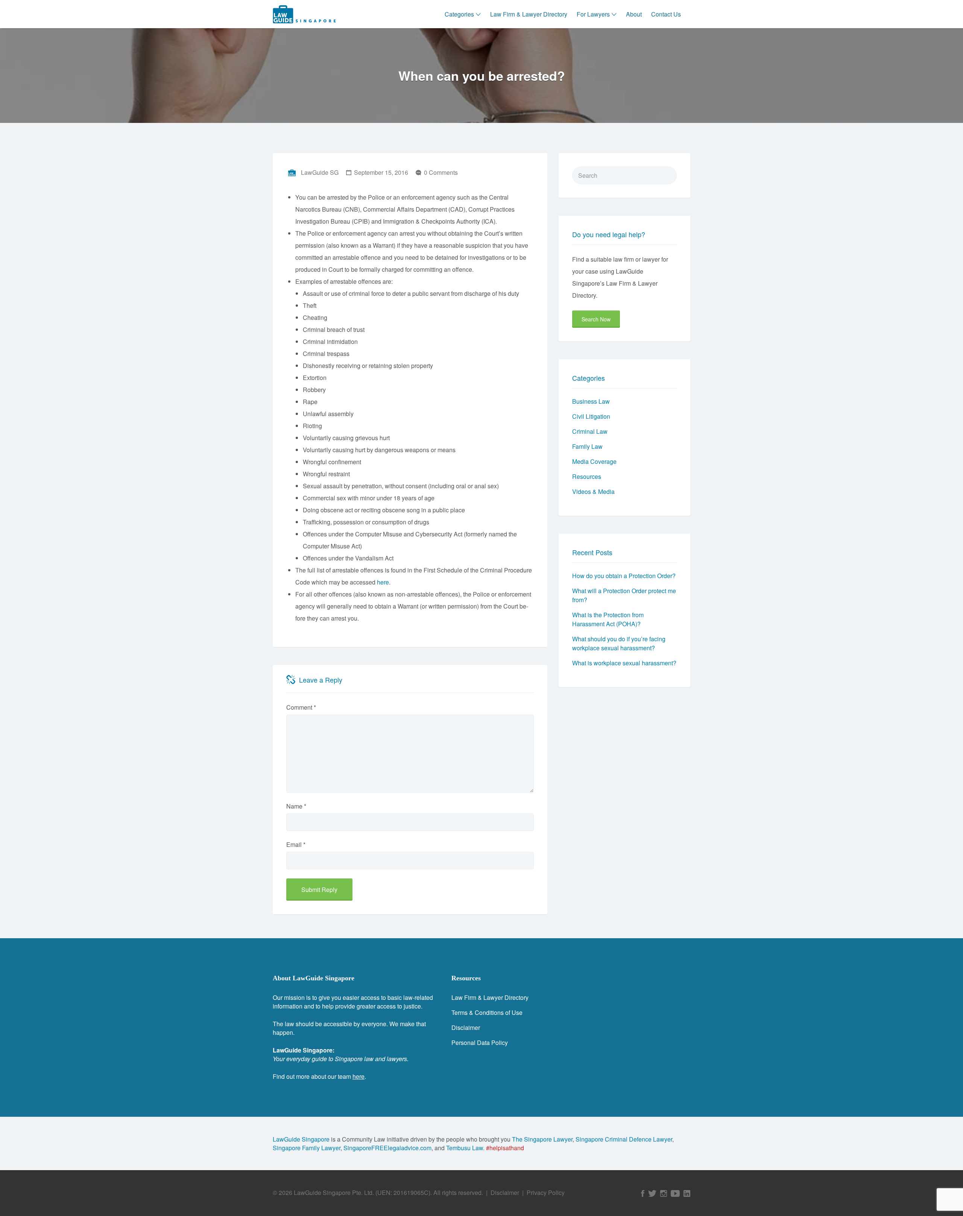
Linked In (687, 1193)
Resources (586, 476)
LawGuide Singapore (301, 1139)
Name (296, 806)
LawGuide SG (320, 172)
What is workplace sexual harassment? (624, 663)
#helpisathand (505, 1147)
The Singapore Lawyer (542, 1139)
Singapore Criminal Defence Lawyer (624, 1139)
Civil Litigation (591, 416)
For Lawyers (593, 14)
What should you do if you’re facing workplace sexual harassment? (618, 643)
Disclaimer (465, 1027)
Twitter (652, 1193)
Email (295, 844)
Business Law (591, 401)
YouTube (675, 1193)
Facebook (642, 1193)
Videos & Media (593, 491)
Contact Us (666, 14)
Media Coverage (594, 461)
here (383, 582)
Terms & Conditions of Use (487, 1012)
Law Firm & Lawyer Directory (528, 14)
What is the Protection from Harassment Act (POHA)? (608, 619)
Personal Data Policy (479, 1042)
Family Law (587, 446)
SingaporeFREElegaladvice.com (387, 1147)
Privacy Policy (546, 1192)
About (634, 14)
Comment (301, 707)
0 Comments (441, 172)
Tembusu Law (464, 1147)
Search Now (596, 319)
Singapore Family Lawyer (306, 1147)
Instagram (663, 1193)
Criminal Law (590, 431)
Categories (459, 14)
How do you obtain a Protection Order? (624, 575)
